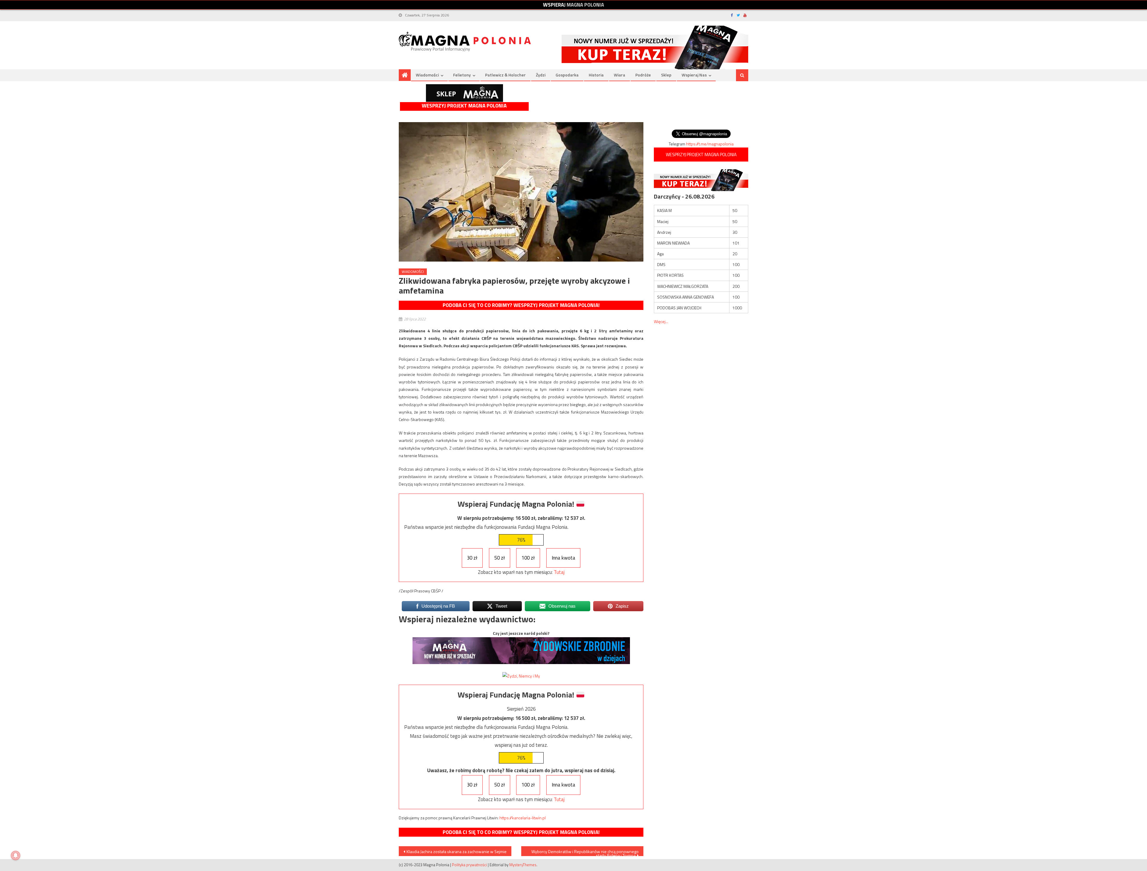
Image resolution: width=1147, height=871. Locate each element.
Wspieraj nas (694, 75)
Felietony (462, 75)
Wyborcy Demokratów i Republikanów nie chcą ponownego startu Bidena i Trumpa (585, 852)
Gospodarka (567, 75)
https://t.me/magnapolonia (710, 144)
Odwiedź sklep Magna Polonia (464, 93)
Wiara (619, 75)
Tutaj (559, 572)
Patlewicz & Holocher (505, 75)
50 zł (499, 558)
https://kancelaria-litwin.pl (522, 818)
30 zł (472, 558)
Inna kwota (563, 558)
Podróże (643, 75)
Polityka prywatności (469, 865)
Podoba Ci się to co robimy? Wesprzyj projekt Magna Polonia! (521, 305)
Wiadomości (427, 75)
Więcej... (661, 321)
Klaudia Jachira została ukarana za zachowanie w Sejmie (457, 851)
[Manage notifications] (15, 855)
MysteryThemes (522, 865)
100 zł (528, 558)
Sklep (666, 75)
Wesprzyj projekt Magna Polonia (464, 106)
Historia (596, 75)
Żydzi (540, 75)
